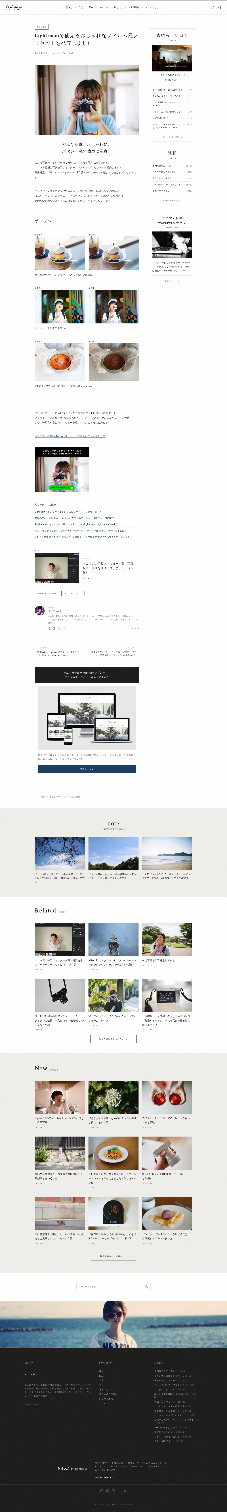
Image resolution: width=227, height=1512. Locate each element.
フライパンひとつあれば (173, 1436)
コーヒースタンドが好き (173, 1406)
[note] (63, 628)
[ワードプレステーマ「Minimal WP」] (87, 718)
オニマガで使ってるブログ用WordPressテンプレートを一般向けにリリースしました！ (81, 530)
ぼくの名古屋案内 (108, 1394)
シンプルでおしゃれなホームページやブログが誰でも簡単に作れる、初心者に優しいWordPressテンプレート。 (171, 266)
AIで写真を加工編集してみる (158, 960)
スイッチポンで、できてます (175, 1385)
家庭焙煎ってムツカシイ (173, 1410)
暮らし (69, 7)
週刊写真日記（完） (170, 1371)
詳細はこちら (87, 768)
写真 (91, 7)
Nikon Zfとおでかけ (171, 1427)
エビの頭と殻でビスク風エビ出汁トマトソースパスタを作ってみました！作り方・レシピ (112, 1178)
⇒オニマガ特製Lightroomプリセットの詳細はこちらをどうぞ (70, 436)
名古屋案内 (134, 7)
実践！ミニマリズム (170, 1401)
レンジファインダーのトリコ (175, 1415)
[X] (59, 628)
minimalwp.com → (105, 1476)
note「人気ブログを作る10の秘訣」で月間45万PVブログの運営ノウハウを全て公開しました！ (85, 537)
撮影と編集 (42, 27)
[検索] (213, 7)
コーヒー (103, 7)
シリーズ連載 (106, 1398)
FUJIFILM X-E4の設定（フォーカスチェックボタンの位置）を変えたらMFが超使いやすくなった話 (59, 1020)
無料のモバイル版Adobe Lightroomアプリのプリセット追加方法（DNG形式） (76, 518)
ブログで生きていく (170, 1389)
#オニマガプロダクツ (73, 593)
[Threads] (54, 628)
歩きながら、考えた (170, 1380)
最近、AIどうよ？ (169, 1441)
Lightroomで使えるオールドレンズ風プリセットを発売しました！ (69, 511)
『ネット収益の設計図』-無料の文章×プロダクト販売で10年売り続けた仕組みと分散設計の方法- (60, 878)
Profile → (134, 628)
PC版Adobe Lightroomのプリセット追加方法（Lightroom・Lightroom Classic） (76, 524)
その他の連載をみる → (172, 200)
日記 (80, 7)
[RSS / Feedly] (125, 1490)
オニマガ (105, 1504)
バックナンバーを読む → (172, 137)
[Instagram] (219, 7)
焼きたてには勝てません (173, 1376)
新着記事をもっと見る (111, 1256)
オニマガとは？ (153, 7)
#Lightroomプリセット (47, 593)
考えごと (118, 7)
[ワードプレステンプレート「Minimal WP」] (172, 244)
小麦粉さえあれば (169, 1432)
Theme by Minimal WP (121, 1504)
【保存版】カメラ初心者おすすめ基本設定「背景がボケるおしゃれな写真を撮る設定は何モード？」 (166, 1020)
